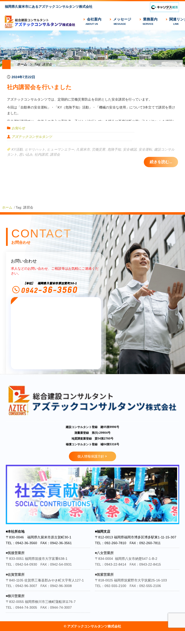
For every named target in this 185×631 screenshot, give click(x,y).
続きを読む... (161, 162)
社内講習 (41, 154)
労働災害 (98, 149)
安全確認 (129, 149)
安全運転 (145, 149)
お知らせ (18, 128)
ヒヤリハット (35, 149)
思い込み (26, 154)
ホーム (22, 64)
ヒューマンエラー (60, 149)
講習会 (55, 154)
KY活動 (17, 149)
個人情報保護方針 (90, 456)
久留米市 (83, 149)
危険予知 (114, 149)
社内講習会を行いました (39, 87)
